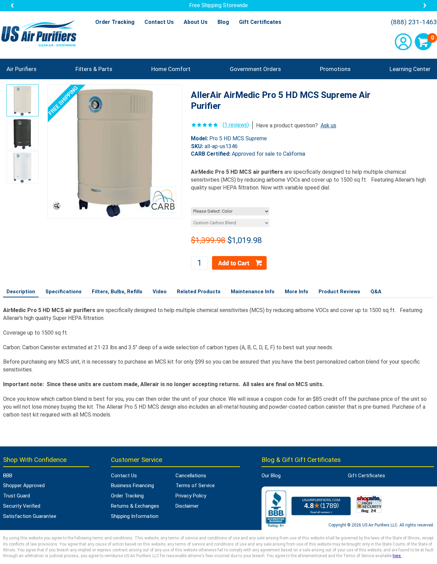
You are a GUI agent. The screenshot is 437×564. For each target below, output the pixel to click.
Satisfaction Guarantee (29, 516)
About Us (196, 22)
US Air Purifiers (40, 34)
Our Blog (271, 476)
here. (397, 555)
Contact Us (159, 22)
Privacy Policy (190, 496)
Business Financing (132, 485)
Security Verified (21, 506)
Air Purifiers (21, 69)
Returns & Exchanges (135, 506)
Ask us (328, 125)
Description (20, 291)
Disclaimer (187, 506)
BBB (7, 476)
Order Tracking (115, 22)
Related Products (199, 291)
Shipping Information (134, 516)
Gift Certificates (260, 22)
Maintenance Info (252, 291)
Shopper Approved (24, 485)
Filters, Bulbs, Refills (117, 291)
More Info (296, 291)
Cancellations (190, 476)
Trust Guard (16, 496)
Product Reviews (339, 291)
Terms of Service (195, 485)
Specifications (63, 291)
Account (403, 41)
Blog (223, 22)
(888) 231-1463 (414, 22)
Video (160, 291)
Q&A (375, 291)
